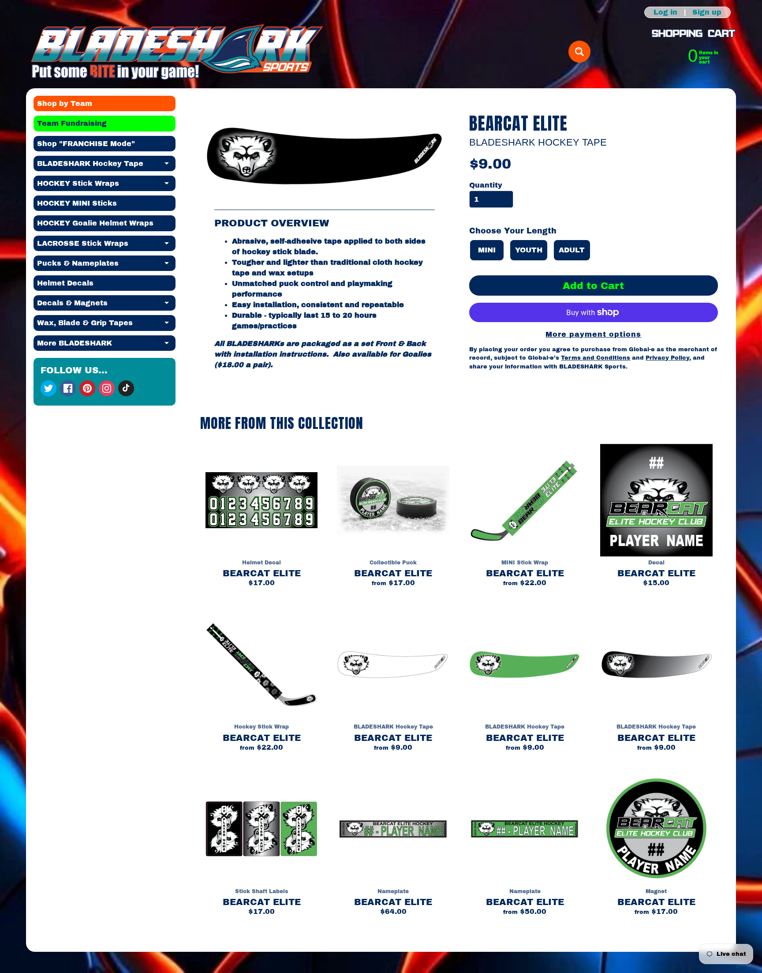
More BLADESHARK (106, 345)
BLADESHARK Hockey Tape (106, 165)
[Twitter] (48, 388)
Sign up (706, 12)
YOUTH (528, 250)
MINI (487, 250)
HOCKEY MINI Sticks (77, 203)
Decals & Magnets (106, 305)
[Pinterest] (87, 388)
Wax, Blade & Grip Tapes (106, 325)
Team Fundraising (72, 123)
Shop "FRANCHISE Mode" (86, 143)
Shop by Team (64, 103)
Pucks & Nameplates (106, 265)
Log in (665, 12)
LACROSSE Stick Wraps (106, 245)
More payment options (593, 334)
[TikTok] (126, 388)
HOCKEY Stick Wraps (106, 185)
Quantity (485, 185)
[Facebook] (68, 388)
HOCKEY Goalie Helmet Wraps (95, 223)
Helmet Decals (65, 283)
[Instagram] (107, 388)
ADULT (572, 250)
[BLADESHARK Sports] (177, 51)
